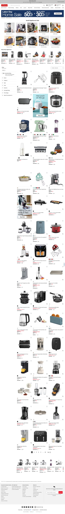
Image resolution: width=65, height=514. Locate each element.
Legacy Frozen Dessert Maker (54, 422)
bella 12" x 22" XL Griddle (53, 283)
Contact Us (3, 490)
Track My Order (3, 486)
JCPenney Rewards (4, 489)
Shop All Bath (20, 481)
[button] (40, 105)
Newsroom (35, 490)
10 (46, 134)
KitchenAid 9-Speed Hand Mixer (54, 260)
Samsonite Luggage (15, 481)
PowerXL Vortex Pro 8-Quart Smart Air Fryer (39, 261)
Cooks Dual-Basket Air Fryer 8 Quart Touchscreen (39, 447)
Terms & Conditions (26, 511)
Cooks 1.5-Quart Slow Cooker (54, 237)
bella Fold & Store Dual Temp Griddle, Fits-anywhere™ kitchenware (40, 423)
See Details (54, 495)
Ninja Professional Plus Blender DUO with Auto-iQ (24, 88)
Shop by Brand (35, 495)
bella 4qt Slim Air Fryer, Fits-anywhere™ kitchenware (40, 238)
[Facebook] (26, 507)
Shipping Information (4, 493)
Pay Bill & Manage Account (16, 486)
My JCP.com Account (4, 487)
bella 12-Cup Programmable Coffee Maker (40, 354)
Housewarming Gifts (9, 481)
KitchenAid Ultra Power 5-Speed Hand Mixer (39, 190)
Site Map (34, 496)
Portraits (23, 492)
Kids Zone (24, 495)
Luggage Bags (39, 481)
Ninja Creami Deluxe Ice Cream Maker (55, 446)
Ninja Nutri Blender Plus (37, 399)
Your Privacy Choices (27, 509)
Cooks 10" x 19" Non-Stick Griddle (23, 111)
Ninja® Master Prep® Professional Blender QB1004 (24, 236)
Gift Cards (3, 497)
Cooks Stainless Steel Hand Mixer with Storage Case (39, 330)
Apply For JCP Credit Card (16, 487)
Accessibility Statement (43, 509)
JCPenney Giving (36, 493)
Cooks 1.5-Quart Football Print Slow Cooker (23, 308)
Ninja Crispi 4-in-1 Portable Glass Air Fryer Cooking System (56, 160)
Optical (23, 493)
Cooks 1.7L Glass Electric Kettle (22, 329)
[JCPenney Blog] (33, 507)
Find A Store (24, 486)
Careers (34, 487)
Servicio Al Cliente (4, 500)
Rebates (2, 499)
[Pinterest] (29, 507)
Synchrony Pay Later (4, 495)
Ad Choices (31, 511)
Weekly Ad (24, 489)
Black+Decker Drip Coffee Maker (22, 422)
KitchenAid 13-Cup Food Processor (55, 377)
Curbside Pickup (25, 487)
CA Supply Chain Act (35, 509)
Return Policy (3, 492)
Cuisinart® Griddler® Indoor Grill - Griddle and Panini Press (40, 160)
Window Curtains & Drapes (26, 481)
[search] (44, 5)
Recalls (2, 496)
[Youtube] (31, 507)
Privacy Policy (20, 509)
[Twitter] (22, 507)
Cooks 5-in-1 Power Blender (22, 260)
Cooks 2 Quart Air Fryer (53, 354)
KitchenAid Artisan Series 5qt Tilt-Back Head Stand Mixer (39, 137)
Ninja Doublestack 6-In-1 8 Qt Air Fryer (55, 399)
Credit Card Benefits (15, 489)
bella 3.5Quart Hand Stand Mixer (22, 399)
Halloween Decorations (33, 481)
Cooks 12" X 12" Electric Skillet (38, 212)
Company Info (35, 489)
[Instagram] (24, 507)
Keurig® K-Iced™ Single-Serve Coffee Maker (23, 284)
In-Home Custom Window (26, 496)
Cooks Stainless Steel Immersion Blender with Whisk (40, 284)
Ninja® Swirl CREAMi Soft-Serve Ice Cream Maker (56, 190)
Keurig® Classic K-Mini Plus (22, 446)
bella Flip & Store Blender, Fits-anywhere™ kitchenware (40, 378)
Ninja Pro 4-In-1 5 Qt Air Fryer (54, 87)
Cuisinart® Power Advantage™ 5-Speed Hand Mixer (40, 88)
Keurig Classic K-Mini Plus (21, 377)
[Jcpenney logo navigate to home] (4, 5)
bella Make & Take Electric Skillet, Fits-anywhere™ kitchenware (23, 190)
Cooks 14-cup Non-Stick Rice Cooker (55, 111)
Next (49, 452)
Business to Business (36, 486)
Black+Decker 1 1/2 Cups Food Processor (40, 307)
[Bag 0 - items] (63, 5)
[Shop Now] (40, 105)
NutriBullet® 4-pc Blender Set (22, 159)
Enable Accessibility (60, 1)
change (13, 74)
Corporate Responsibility (37, 492)
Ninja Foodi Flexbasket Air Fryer (22, 354)
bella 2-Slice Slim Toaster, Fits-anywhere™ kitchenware (56, 330)
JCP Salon (24, 490)
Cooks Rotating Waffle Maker (54, 307)
